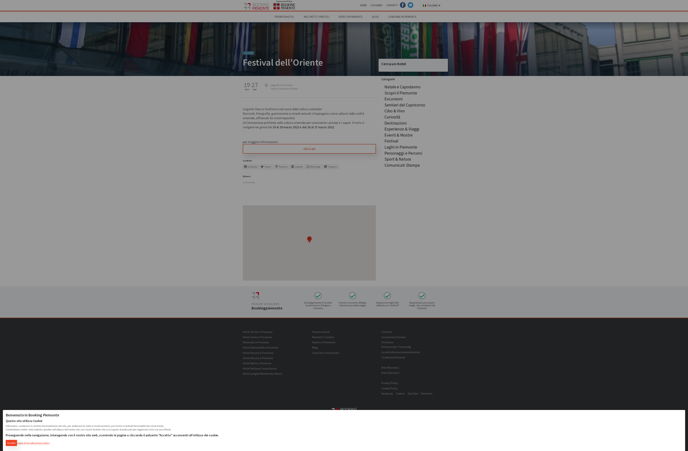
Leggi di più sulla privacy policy (34, 443)
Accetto (11, 443)
